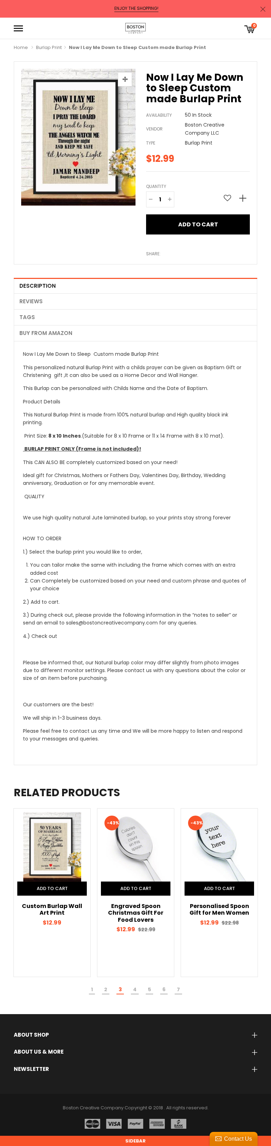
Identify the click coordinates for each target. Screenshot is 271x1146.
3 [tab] (120, 989)
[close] (263, 9)
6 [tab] (163, 989)
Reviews (31, 301)
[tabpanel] (53, 892)
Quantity (156, 186)
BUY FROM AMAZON (45, 333)
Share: (153, 254)
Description (37, 285)
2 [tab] (105, 989)
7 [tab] (178, 989)
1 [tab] (92, 989)
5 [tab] (149, 989)
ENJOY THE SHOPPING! (136, 8)
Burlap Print (49, 47)
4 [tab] (135, 989)
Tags (27, 317)
